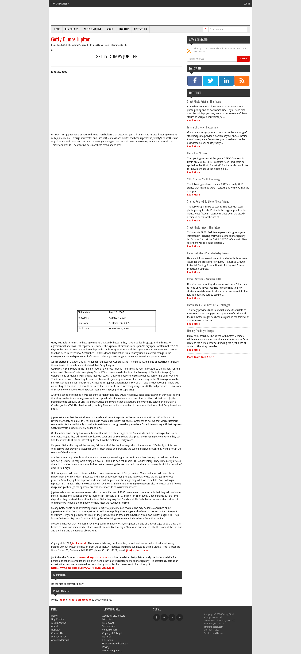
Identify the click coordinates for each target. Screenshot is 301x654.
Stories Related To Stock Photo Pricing (208, 201)
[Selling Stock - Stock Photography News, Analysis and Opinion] (91, 16)
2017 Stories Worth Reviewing (203, 179)
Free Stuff (195, 93)
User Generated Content (115, 643)
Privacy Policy (58, 636)
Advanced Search (60, 640)
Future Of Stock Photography (202, 127)
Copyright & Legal (112, 633)
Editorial (106, 636)
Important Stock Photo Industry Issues (208, 253)
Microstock (108, 619)
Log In (247, 3)
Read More (193, 120)
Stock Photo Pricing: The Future (204, 101)
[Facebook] (156, 617)
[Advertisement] (116, 106)
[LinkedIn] (171, 617)
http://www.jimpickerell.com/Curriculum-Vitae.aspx (82, 567)
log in (62, 599)
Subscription (108, 626)
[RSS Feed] (179, 617)
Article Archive (92, 29)
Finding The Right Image (200, 331)
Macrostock (108, 622)
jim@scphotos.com (137, 550)
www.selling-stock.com (93, 557)
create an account (80, 599)
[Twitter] (164, 617)
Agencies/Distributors (113, 615)
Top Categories (59, 3)
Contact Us (140, 29)
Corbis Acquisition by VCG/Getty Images (208, 305)
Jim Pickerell (81, 45)
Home (57, 29)
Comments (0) (118, 45)
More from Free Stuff (200, 357)
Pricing (106, 647)
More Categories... (112, 650)
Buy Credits (71, 29)
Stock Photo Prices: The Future (203, 227)
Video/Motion (109, 629)
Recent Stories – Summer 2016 (204, 279)
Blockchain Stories (197, 153)
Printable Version (99, 45)
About (110, 29)
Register (124, 29)
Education (107, 640)
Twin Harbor (217, 633)
